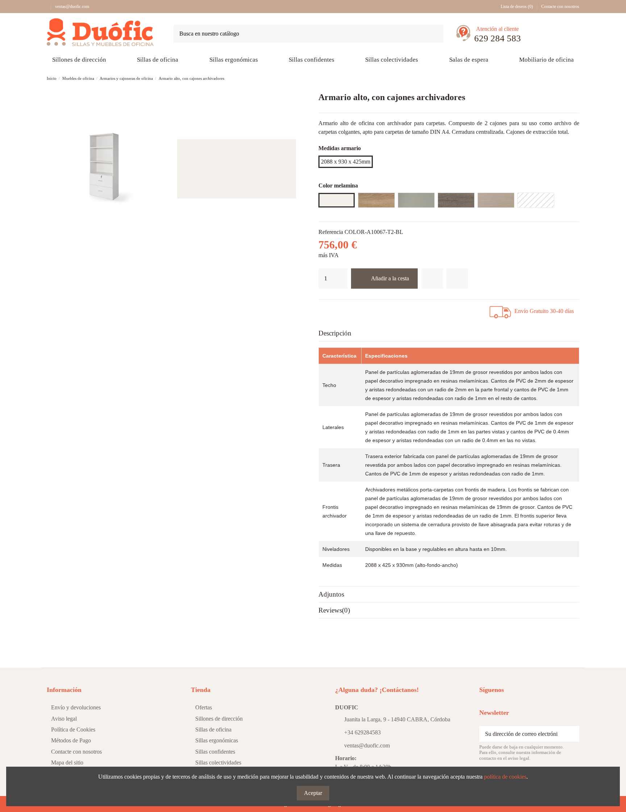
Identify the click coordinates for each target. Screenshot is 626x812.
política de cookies (505, 777)
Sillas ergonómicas (216, 740)
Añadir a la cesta (390, 278)
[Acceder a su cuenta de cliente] (553, 35)
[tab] (448, 334)
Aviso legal (64, 719)
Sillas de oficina (213, 729)
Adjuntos (331, 594)
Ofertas (203, 707)
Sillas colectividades (218, 762)
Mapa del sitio (67, 762)
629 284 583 (497, 38)
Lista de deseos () (517, 6)
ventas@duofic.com (72, 6)
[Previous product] (567, 78)
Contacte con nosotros (560, 6)
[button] (469, 60)
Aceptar (313, 793)
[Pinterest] (346, 309)
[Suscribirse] (571, 734)
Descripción (334, 333)
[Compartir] (328, 309)
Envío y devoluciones (76, 707)
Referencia (330, 232)
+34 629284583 (362, 732)
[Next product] (575, 78)
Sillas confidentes (215, 752)
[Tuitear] (337, 309)
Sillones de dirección (219, 719)
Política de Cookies (73, 729)
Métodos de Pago (71, 740)
